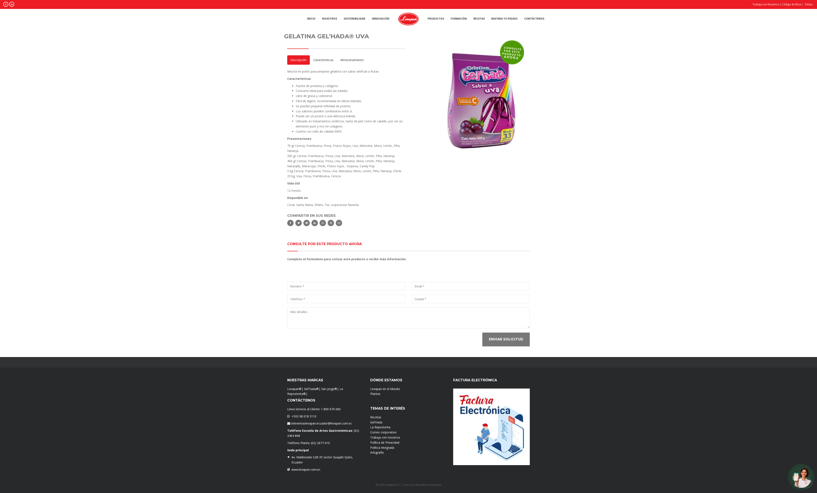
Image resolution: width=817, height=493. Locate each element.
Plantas (375, 394)
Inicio (311, 18)
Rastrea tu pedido (504, 18)
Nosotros (329, 18)
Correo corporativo (383, 432)
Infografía (377, 452)
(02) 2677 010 (320, 443)
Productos (436, 18)
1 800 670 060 (331, 409)
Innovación (380, 18)
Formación (459, 18)
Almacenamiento (352, 60)
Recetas (479, 18)
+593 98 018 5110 (303, 416)
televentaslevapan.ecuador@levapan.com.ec (321, 423)
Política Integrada (382, 448)
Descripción (298, 60)
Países (809, 4)
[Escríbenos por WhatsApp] (801, 477)
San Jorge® (329, 389)
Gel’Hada (376, 422)
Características (323, 60)
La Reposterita (380, 427)
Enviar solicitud (506, 339)
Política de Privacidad (384, 442)
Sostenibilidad (354, 18)
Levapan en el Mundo (385, 389)
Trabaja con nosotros (385, 437)
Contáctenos (534, 18)
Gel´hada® (311, 389)
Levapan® (294, 389)
